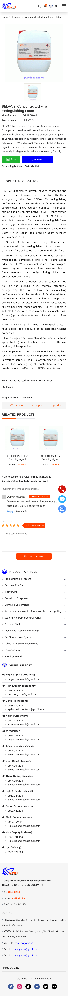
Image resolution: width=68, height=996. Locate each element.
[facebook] (11, 986)
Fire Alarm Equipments (17, 598)
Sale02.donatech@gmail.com (24, 769)
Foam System (12, 650)
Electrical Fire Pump (15, 585)
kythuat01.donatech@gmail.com (26, 709)
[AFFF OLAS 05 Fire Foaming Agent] (17, 438)
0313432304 (20, 904)
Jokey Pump (11, 591)
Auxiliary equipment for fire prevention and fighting (33, 611)
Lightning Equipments (16, 604)
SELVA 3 (8, 386)
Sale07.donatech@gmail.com (24, 799)
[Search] (39, 6)
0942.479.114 (15, 720)
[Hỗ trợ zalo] (62, 509)
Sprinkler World (13, 656)
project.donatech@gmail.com (24, 679)
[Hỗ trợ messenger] (62, 499)
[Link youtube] (54, 986)
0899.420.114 (15, 705)
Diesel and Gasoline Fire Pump (21, 630)
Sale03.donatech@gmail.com (24, 784)
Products (11, 967)
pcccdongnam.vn (23, 943)
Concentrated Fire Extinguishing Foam (31, 380)
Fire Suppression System (18, 637)
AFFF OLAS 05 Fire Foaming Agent (17, 457)
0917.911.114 (15, 690)
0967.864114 (15, 822)
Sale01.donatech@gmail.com (24, 754)
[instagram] (19, 986)
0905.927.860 (15, 852)
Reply (10, 511)
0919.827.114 (15, 795)
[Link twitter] (46, 986)
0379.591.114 (15, 837)
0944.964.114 (15, 765)
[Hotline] (62, 489)
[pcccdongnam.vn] (9, 6)
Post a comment (34, 556)
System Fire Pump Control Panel (22, 617)
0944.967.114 (15, 780)
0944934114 (32, 166)
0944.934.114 (15, 750)
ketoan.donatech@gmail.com (24, 724)
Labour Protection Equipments (21, 643)
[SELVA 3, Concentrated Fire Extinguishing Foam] (32, 92)
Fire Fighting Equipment (17, 578)
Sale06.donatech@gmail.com (24, 825)
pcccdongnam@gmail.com (22, 694)
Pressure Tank (12, 624)
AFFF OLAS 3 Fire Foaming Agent (50, 457)
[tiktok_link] (28, 986)
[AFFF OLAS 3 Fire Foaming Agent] (50, 438)
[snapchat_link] (37, 986)
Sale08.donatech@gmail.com (24, 840)
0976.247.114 (15, 735)
